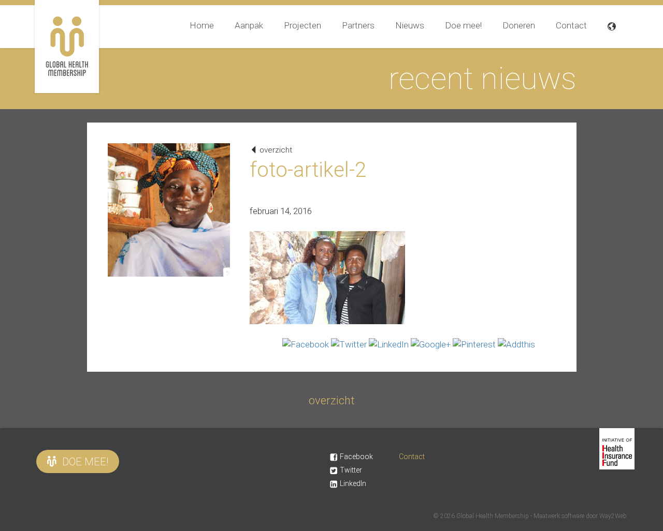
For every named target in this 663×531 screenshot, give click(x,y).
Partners (358, 25)
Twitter (351, 470)
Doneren (518, 25)
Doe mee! (463, 25)
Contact (571, 25)
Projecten (302, 25)
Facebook (356, 456)
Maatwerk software (560, 516)
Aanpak (249, 25)
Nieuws (409, 25)
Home (202, 25)
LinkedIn (353, 483)
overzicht (274, 150)
